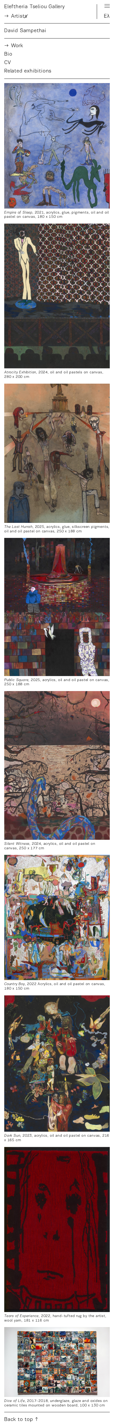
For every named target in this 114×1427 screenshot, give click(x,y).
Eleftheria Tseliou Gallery (34, 6)
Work (17, 46)
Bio (8, 54)
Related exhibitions (27, 71)
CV (7, 62)
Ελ (107, 16)
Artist (19, 16)
